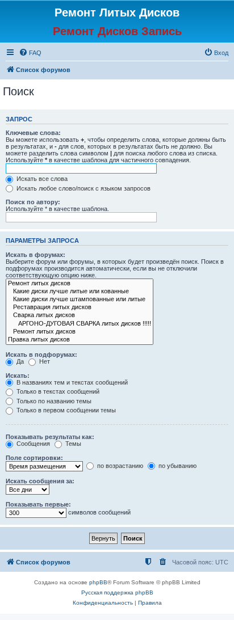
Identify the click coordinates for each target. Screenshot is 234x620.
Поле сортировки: (34, 457)
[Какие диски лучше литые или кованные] (79, 292)
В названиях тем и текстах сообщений (71, 382)
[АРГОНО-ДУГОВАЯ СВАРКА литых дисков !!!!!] (79, 324)
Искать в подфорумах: (41, 354)
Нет (43, 361)
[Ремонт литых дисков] (79, 284)
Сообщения (32, 443)
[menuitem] (30, 53)
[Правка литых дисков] (79, 340)
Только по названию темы (53, 401)
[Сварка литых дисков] (79, 315)
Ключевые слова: (33, 132)
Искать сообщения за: (40, 481)
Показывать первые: (38, 504)
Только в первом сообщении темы (65, 410)
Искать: (18, 375)
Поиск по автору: (33, 202)
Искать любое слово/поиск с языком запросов (83, 188)
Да (19, 361)
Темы (72, 443)
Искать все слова (41, 178)
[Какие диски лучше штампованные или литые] (79, 299)
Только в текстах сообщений (57, 391)
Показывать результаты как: (50, 436)
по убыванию (177, 465)
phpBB (98, 582)
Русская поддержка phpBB (117, 592)
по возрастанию (119, 465)
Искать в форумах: (35, 254)
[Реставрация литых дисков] (79, 307)
